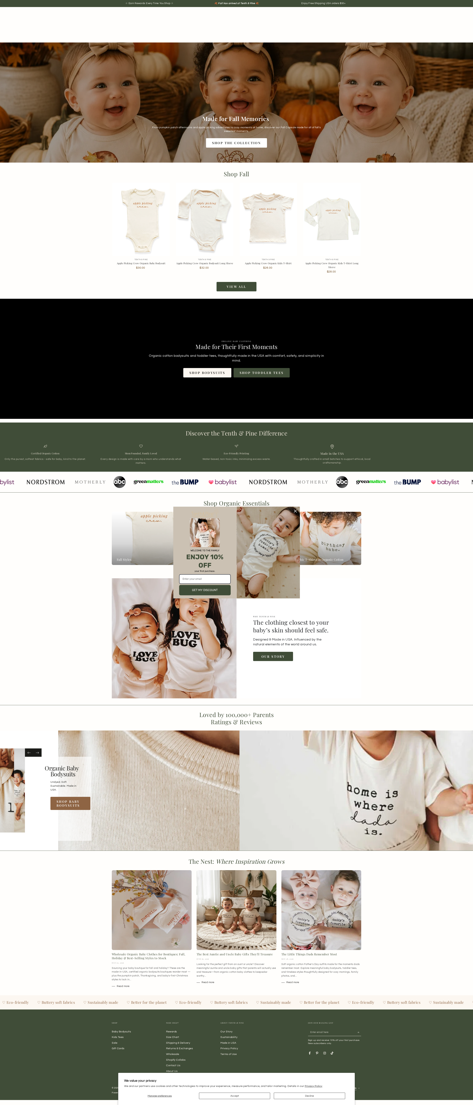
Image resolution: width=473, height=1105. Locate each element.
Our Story (273, 656)
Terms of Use (228, 1054)
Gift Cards (118, 1048)
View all (236, 287)
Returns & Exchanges (179, 1048)
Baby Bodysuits (121, 1031)
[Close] (295, 511)
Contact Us (173, 1065)
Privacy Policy (313, 1086)
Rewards (171, 1031)
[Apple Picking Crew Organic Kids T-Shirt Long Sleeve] (332, 219)
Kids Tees (118, 1037)
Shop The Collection (236, 143)
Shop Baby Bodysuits (77, 803)
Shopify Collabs (176, 1059)
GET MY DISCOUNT (205, 590)
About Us (172, 1071)
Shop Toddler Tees (262, 373)
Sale (114, 1042)
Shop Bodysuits (207, 373)
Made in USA (228, 1042)
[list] (236, 455)
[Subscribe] (359, 1032)
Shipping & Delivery (178, 1042)
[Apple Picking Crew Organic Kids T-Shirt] (268, 219)
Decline (309, 1095)
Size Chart (172, 1037)
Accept (234, 1095)
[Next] (37, 752)
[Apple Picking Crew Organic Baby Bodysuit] (141, 219)
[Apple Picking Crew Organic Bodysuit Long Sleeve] (204, 219)
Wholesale (172, 1054)
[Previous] (29, 752)
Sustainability (229, 1037)
